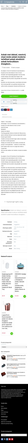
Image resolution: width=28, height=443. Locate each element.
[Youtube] (10, 439)
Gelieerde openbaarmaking (7, 423)
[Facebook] (2, 439)
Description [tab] (4, 114)
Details (20, 90)
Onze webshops (4, 412)
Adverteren (3, 414)
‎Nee (15, 241)
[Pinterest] (12, 439)
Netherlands (10, 101)
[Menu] (1, 2)
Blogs (2, 410)
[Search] (20, 2)
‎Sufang (15, 222)
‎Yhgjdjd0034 (16, 224)
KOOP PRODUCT (14, 96)
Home (2, 6)
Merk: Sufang (17, 248)
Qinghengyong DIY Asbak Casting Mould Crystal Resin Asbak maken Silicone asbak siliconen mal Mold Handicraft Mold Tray (7, 281)
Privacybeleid (4, 419)
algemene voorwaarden (6, 421)
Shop (7, 6)
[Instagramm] (7, 439)
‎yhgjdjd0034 (16, 231)
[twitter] (5, 439)
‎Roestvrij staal (17, 236)
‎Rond (15, 239)
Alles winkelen (4, 408)
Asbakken (13, 6)
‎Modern (15, 234)
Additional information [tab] (7, 116)
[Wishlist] (23, 2)
